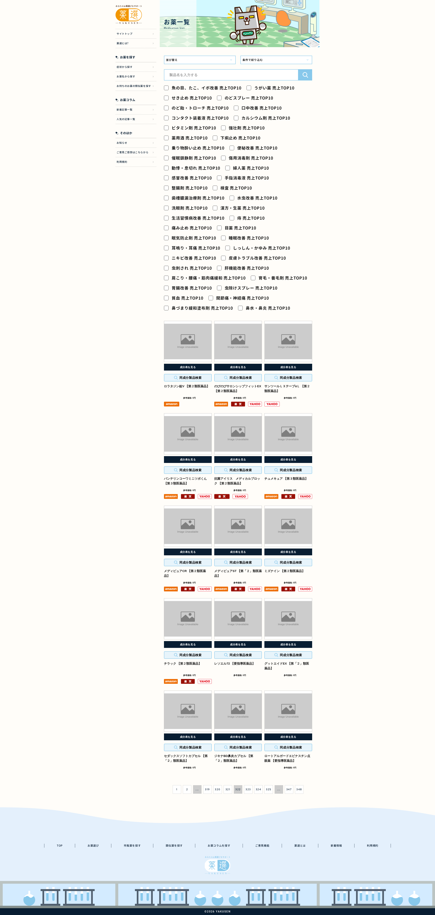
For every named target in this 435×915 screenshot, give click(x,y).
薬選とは (300, 845)
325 (268, 789)
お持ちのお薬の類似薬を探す (134, 86)
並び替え (172, 60)
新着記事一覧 (125, 109)
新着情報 (336, 845)
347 (289, 789)
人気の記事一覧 (126, 119)
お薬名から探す (126, 76)
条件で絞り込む (252, 60)
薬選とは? (122, 43)
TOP (60, 845)
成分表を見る (188, 367)
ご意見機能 (262, 845)
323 (248, 789)
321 (227, 789)
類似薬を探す (174, 845)
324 (258, 789)
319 (207, 789)
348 (299, 789)
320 (217, 789)
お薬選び (93, 845)
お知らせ (122, 143)
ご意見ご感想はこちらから (132, 152)
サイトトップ (125, 34)
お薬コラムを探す (219, 845)
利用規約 (122, 162)
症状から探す (125, 67)
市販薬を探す (132, 845)
